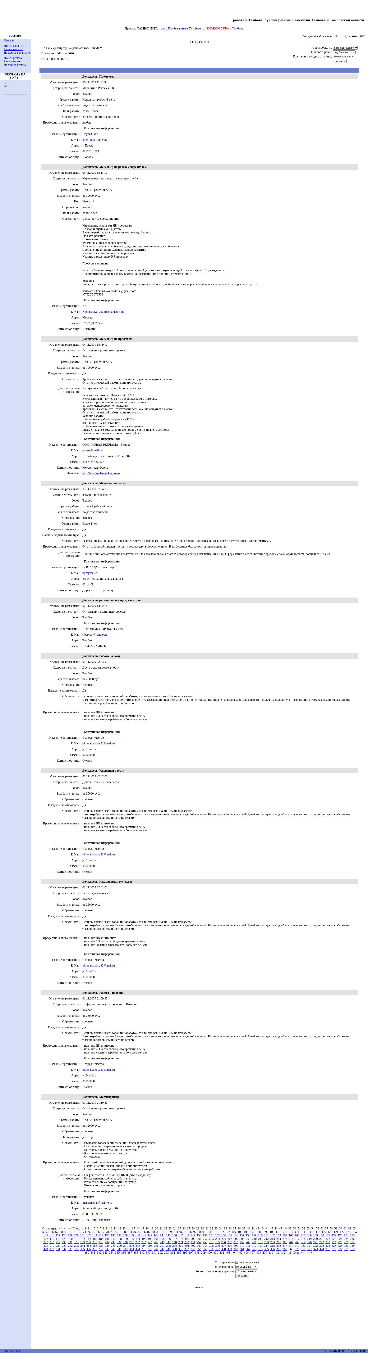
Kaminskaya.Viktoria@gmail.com (103, 311)
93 (176, 1231)
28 (193, 1228)
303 (199, 1245)
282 (70, 1245)
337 (94, 1249)
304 (205, 1245)
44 (266, 1228)
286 (95, 1245)
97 (194, 1231)
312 (254, 1245)
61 (345, 1228)
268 (297, 1242)
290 (119, 1245)
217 (297, 1238)
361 (242, 1249)
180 (70, 1238)
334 (76, 1249)
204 (217, 1238)
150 (199, 1235)
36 (230, 1228)
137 (119, 1235)
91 (167, 1231)
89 (157, 1231)
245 (156, 1242)
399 (203, 1252)
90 (162, 1231)
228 (51, 1242)
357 (217, 1249)
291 (125, 1245)
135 (107, 1235)
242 (137, 1242)
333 (70, 1249)
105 (240, 1231)
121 (336, 1231)
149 (193, 1235)
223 (334, 1238)
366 (272, 1249)
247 (168, 1242)
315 (272, 1245)
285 (88, 1245)
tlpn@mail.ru (90, 573)
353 (193, 1249)
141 (143, 1235)
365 (266, 1249)
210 (254, 1238)
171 (327, 1235)
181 (76, 1238)
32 (211, 1228)
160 (260, 1235)
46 (276, 1228)
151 (205, 1235)
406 (246, 1252)
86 (144, 1231)
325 (334, 1245)
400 (209, 1252)
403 (228, 1252)
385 (117, 1252)
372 (309, 1249)
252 (199, 1242)
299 (174, 1245)
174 (346, 1235)
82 (125, 1231)
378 (346, 1249)
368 (285, 1249)
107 (252, 1231)
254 (211, 1242)
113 (288, 1231)
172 (334, 1235)
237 (107, 1242)
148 (186, 1235)
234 (88, 1242)
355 (205, 1249)
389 (142, 1252)
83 (130, 1231)
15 (133, 1228)
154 (223, 1235)
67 (56, 1231)
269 (303, 1242)
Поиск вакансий (14, 45)
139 (131, 1235)
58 (331, 1228)
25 (179, 1228)
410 (271, 1252)
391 (154, 1252)
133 (94, 1235)
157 (242, 1235)
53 (308, 1228)
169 (315, 1235)
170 (321, 1235)
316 (278, 1245)
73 (84, 1231)
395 (179, 1252)
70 (70, 1231)
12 (119, 1228)
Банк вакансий (13, 49)
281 (64, 1245)
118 (318, 1231)
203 (211, 1238)
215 (285, 1238)
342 (125, 1249)
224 (340, 1238)
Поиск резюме (13, 58)
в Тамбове (225, 28)
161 (266, 1235)
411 (277, 1252)
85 (139, 1231)
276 (346, 1242)
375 (327, 1249)
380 (87, 1252)
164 (285, 1235)
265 (278, 1242)
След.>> (298, 1252)
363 (254, 1249)
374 (321, 1249)
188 (119, 1238)
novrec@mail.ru (92, 450)
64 (42, 1231)
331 (58, 1249)
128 (64, 1235)
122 (342, 1231)
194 (156, 1238)
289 (113, 1245)
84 (134, 1231)
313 (260, 1245)
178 (58, 1238)
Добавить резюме (15, 64)
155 (229, 1235)
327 (346, 1245)
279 (52, 1245)
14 (128, 1228)
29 (197, 1228)
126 (51, 1235)
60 (340, 1228)
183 (88, 1238)
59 (335, 1228)
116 (306, 1231)
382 (99, 1252)
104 (234, 1231)
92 (171, 1231)
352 (186, 1249)
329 (45, 1249)
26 (184, 1228)
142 (150, 1235)
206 (230, 1238)
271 (315, 1242)
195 (162, 1238)
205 (223, 1238)
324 (327, 1245)
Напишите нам (11, 1351)
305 (211, 1245)
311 (248, 1245)
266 (285, 1242)
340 (113, 1249)
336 (88, 1249)
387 (129, 1252)
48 (285, 1228)
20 (156, 1228)
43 (262, 1228)
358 (223, 1249)
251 (193, 1242)
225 (346, 1238)
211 (260, 1238)
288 (107, 1245)
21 (161, 1228)
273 (327, 1242)
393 (166, 1252)
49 (289, 1228)
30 (202, 1228)
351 (180, 1249)
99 (203, 1231)
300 (180, 1245)
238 (113, 1242)
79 (111, 1231)
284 (82, 1245)
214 (278, 1238)
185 (101, 1238)
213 (272, 1238)
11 (115, 1228)
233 (82, 1242)
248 (174, 1242)
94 (180, 1231)
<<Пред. (74, 1228)
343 (131, 1249)
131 (82, 1235)
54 (312, 1228)
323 (321, 1245)
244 (150, 1242)
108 (258, 1231)
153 (217, 1235)
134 (101, 1235)
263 (266, 1242)
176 (46, 1238)
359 (229, 1249)
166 (297, 1235)
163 (278, 1235)
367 (278, 1249)
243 (143, 1242)
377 (340, 1249)
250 (186, 1242)
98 (199, 1231)
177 (52, 1238)
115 (300, 1231)
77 (102, 1231)
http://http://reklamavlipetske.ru (101, 473)
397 (191, 1252)
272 (321, 1242)
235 (94, 1242)
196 (168, 1238)
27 (188, 1228)
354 (199, 1249)
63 (354, 1228)
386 (123, 1252)
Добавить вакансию (17, 52)
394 (172, 1252)
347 (156, 1249)
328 (352, 1245)
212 (266, 1238)
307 (223, 1245)
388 (136, 1252)
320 (303, 1245)
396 (185, 1252)
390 (148, 1252)
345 (143, 1249)
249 (180, 1242)
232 (76, 1242)
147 (180, 1235)
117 (312, 1231)
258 (235, 1242)
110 (270, 1231)
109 (264, 1231)
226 (352, 1238)
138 (125, 1235)
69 (65, 1231)
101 (215, 1231)
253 (205, 1242)
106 (246, 1231)
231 (70, 1242)
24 (174, 1228)
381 (93, 1252)
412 (283, 1252)
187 (113, 1238)
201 (199, 1238)
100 (209, 1231)
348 (162, 1249)
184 (95, 1238)
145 (168, 1235)
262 (260, 1242)
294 (144, 1245)
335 (82, 1249)
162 (272, 1235)
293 (138, 1245)
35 (225, 1228)
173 (340, 1235)
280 (58, 1245)
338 (101, 1249)
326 (340, 1245)
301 (187, 1245)
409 (264, 1252)
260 (248, 1242)
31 (207, 1228)
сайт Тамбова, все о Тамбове (181, 28)
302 (193, 1245)
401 (215, 1252)
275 (340, 1242)
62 (349, 1228)
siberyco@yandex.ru (95, 634)
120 (330, 1231)
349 (168, 1249)
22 (165, 1228)
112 (282, 1231)
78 (107, 1231)
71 (75, 1231)
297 (162, 1245)
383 (105, 1252)
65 (47, 1231)
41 (253, 1228)
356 (211, 1249)
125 (45, 1235)
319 (297, 1245)
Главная (9, 40)
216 (291, 1238)
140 (137, 1235)
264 (272, 1242)
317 (285, 1245)
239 (119, 1242)
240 (125, 1242)
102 (221, 1231)
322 (315, 1245)
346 (150, 1249)
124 (354, 1231)
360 (235, 1249)
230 (64, 1242)
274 (334, 1242)
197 (174, 1238)
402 (221, 1252)
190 (131, 1238)
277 (352, 1242)
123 (348, 1231)
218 (303, 1238)
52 (303, 1228)
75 (93, 1231)
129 (70, 1235)
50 (294, 1228)
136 (113, 1235)
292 (131, 1245)
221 (321, 1238)
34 (220, 1228)
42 (257, 1228)
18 (147, 1228)
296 (156, 1245)
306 (217, 1245)
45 (271, 1228)
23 (170, 1228)
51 (299, 1228)
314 (266, 1245)
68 (61, 1231)
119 (324, 1231)
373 (315, 1249)
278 (46, 1245)
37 (234, 1228)
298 (168, 1245)
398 (197, 1252)
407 (252, 1252)
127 (58, 1235)
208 (242, 1238)
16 (138, 1228)
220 (315, 1238)
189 (125, 1238)
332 (64, 1249)
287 (101, 1245)
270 (309, 1242)
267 (291, 1242)
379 (352, 1249)
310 (242, 1245)
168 (309, 1235)
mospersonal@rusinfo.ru (97, 1202)
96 (190, 1231)
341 (119, 1249)
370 (297, 1249)
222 (327, 1238)
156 (235, 1235)
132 (88, 1235)
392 (160, 1252)
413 (289, 1252)
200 (193, 1238)
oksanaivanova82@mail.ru (98, 743)
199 (187, 1238)
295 (150, 1245)
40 (248, 1228)
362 (248, 1249)
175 (352, 1235)
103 (227, 1231)
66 (52, 1231)
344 (137, 1249)
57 (326, 1228)
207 (236, 1238)
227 (45, 1242)
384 (111, 1252)
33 (216, 1228)
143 (156, 1235)
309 (236, 1245)
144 (162, 1235)
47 (280, 1228)
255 (217, 1242)
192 (144, 1238)
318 (291, 1245)
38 (239, 1228)
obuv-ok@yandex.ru (95, 139)
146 (174, 1235)
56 (322, 1228)
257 (229, 1242)
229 (58, 1242)
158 (248, 1235)
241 (131, 1242)
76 (98, 1231)
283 (76, 1245)
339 (107, 1249)
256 (223, 1242)
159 (254, 1235)
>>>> (310, 1252)
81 (121, 1231)
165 (291, 1235)
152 (211, 1235)
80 (116, 1231)
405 (240, 1252)
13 (124, 1228)
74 (88, 1231)
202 (205, 1238)
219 (309, 1238)
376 (334, 1249)
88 (153, 1231)
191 (138, 1238)
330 (51, 1249)
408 (258, 1252)
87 (148, 1231)
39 (243, 1228)
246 (162, 1242)
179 (64, 1238)
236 (101, 1242)
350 (174, 1249)
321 (309, 1245)
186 (107, 1238)
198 (180, 1238)
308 (230, 1245)
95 (185, 1231)
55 (317, 1228)
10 (110, 1228)
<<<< (62, 1228)
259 (242, 1242)
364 (260, 1249)
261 (254, 1242)
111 (276, 1231)
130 (76, 1235)
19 (151, 1228)
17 (142, 1228)
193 (150, 1238)
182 (82, 1238)
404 (234, 1252)
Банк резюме (12, 61)
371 (303, 1249)
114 (294, 1231)
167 (303, 1235)
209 (248, 1238)
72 (79, 1231)
